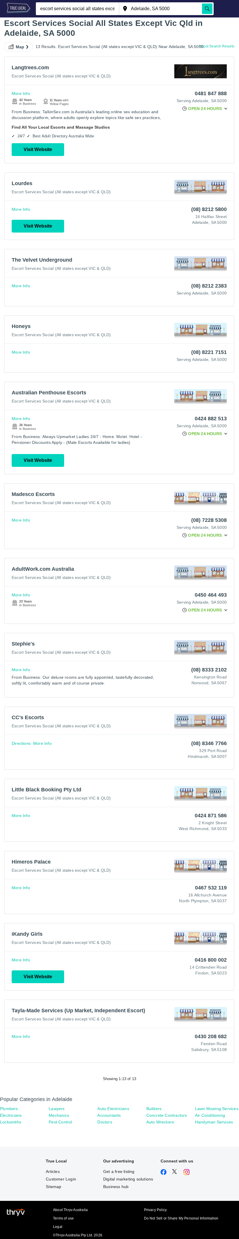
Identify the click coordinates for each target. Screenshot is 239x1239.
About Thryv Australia (70, 1210)
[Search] (207, 8)
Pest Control (60, 1122)
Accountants (109, 1115)
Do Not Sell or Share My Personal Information (181, 1218)
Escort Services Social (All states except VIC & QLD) (61, 76)
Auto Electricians (113, 1108)
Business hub (116, 1186)
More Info (21, 93)
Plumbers (9, 1108)
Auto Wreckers (160, 1122)
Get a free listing (119, 1171)
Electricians (11, 1115)
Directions (21, 743)
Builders (154, 1108)
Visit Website (38, 149)
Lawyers (56, 1108)
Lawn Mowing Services (216, 1108)
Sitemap (53, 1186)
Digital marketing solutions (128, 1179)
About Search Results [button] (216, 46)
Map (20, 47)
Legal (57, 1227)
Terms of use (63, 1218)
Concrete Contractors (166, 1115)
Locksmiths (10, 1122)
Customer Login (61, 1179)
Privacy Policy (155, 1210)
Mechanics (59, 1115)
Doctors (104, 1122)
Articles (53, 1171)
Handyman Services (214, 1122)
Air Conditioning (210, 1115)
